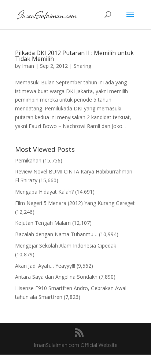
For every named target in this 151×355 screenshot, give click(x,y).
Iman (28, 65)
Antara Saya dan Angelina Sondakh (56, 276)
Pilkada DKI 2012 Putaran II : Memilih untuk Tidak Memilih (74, 56)
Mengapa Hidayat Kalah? (44, 191)
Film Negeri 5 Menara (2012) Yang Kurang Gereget (75, 203)
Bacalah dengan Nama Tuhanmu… (56, 234)
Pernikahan (28, 160)
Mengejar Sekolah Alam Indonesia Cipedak (65, 245)
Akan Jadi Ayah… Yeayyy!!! (45, 265)
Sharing (82, 65)
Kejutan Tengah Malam (43, 222)
